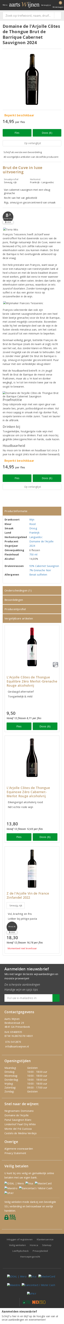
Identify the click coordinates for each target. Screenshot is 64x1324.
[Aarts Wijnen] (24, 5)
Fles (17, 132)
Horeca (34, 1245)
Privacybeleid (40, 1250)
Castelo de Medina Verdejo (20, 1133)
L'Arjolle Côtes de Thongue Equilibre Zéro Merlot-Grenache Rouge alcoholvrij (32, 681)
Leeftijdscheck (20, 1250)
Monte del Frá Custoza (18, 1128)
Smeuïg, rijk (15, 905)
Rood (32, 524)
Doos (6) (47, 132)
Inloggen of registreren (20, 1239)
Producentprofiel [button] (15, 609)
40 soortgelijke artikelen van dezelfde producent (31, 156)
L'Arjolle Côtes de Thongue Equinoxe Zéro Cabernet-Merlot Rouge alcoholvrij (28, 792)
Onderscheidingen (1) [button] (18, 590)
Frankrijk (34, 532)
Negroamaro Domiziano (19, 1111)
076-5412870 (13, 1041)
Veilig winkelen (17, 1245)
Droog (33, 528)
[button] (8, 216)
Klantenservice (45, 1239)
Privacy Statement (15, 1153)
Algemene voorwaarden (18, 1148)
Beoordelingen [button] (13, 600)
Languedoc (35, 537)
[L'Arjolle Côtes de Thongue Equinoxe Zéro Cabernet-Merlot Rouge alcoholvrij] (32, 758)
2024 (32, 545)
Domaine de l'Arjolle (41, 541)
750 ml (33, 554)
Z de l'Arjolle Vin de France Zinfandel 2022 (28, 895)
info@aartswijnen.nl (17, 1046)
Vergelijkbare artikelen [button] (18, 618)
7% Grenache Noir (40, 570)
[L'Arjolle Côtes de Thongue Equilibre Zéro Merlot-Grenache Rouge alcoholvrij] (32, 647)
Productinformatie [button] (16, 511)
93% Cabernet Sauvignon (44, 566)
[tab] (32, 511)
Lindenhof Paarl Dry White (20, 1124)
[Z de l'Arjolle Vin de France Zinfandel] (32, 868)
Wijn (31, 519)
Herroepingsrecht (30, 1256)
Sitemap (46, 1245)
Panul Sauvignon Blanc (18, 1119)
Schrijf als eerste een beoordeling (23, 152)
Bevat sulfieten (38, 574)
